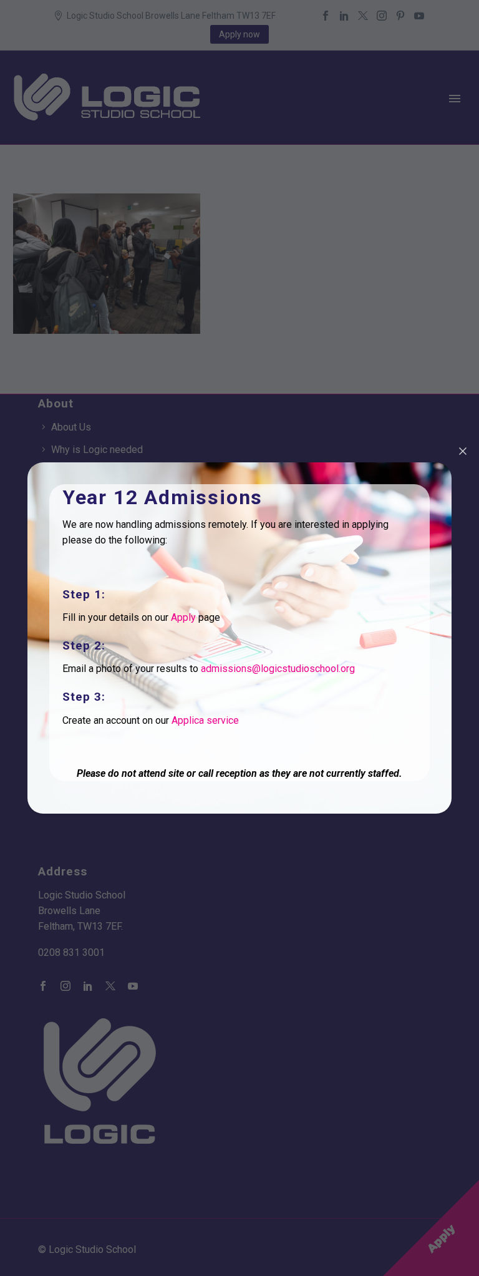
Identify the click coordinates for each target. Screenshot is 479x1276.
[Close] (463, 451)
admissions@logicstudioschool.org (278, 669)
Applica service (205, 720)
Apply (183, 617)
